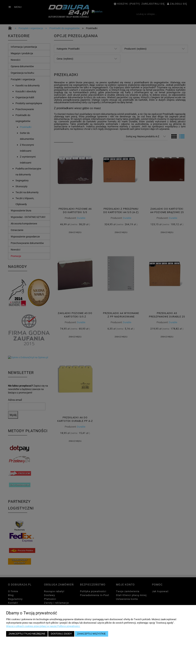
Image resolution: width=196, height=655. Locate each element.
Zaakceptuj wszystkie (91, 633)
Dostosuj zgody (61, 633)
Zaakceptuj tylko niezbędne (27, 633)
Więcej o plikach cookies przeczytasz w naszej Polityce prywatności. (43, 626)
